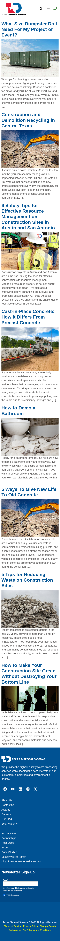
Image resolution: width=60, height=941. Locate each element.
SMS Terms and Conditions (37, 930)
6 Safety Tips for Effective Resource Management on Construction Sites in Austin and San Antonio (28, 217)
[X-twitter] (35, 789)
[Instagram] (27, 789)
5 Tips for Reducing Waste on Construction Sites (27, 580)
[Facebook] (5, 789)
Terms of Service (12, 926)
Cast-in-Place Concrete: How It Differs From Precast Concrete (28, 317)
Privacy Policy (30, 926)
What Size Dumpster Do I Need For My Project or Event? (29, 29)
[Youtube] (12, 789)
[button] (48, 9)
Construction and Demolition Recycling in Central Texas (28, 120)
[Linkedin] (20, 789)
